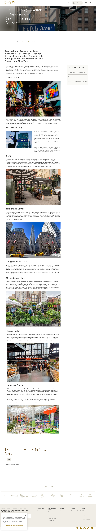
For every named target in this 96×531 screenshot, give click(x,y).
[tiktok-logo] (92, 528)
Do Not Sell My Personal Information (14, 525)
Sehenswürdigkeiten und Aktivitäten (78, 81)
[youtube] (88, 528)
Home (4, 41)
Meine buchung (40, 510)
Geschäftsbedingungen (6, 530)
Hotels (60, 2)
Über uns (50, 511)
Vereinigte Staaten (18, 41)
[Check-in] (73, 3)
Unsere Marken (51, 514)
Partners (49, 516)
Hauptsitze (73, 512)
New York (25, 41)
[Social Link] (77, 528)
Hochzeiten (84, 512)
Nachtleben (71, 77)
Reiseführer (10, 41)
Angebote (67, 2)
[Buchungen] (80, 3)
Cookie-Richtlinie (15, 530)
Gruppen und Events (86, 515)
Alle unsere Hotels (63, 510)
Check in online (40, 515)
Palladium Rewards (86, 510)
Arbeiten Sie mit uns (52, 518)
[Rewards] (77, 3)
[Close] (25, 515)
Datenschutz (22, 530)
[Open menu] (90, 3)
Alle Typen (62, 515)
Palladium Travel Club (86, 517)
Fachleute (39, 517)
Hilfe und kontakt (40, 512)
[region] (14, 521)
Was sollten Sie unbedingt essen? (77, 72)
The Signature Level (86, 519)
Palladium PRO (51, 520)
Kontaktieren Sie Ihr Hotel (76, 510)
